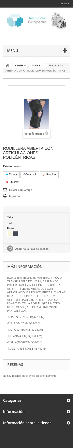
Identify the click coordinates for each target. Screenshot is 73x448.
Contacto (64, 3)
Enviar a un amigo (20, 190)
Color (11, 228)
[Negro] (15, 233)
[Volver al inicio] (7, 65)
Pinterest (13, 181)
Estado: (8, 166)
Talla (10, 217)
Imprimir (14, 196)
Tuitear (12, 174)
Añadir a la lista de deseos (31, 248)
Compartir (31, 174)
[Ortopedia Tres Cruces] (36, 20)
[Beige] (10, 233)
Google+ (50, 174)
